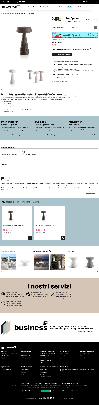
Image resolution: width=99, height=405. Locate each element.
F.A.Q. (41, 362)
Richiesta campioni (64, 357)
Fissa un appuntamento (19, 135)
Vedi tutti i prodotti (90, 193)
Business (94, 7)
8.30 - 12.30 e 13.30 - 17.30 (7, 355)
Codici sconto (83, 357)
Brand (86, 7)
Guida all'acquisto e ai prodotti (47, 353)
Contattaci (68, 77)
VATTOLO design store (6, 359)
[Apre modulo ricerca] (84, 2)
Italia (4, 2)
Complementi (51, 7)
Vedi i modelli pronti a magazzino (60, 81)
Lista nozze (63, 355)
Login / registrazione (85, 353)
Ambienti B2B (43, 369)
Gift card (23, 374)
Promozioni (23, 373)
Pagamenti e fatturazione (46, 359)
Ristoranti (42, 371)
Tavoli (42, 7)
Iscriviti (92, 135)
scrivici (58, 72)
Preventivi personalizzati (66, 359)
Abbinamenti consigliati (40, 251)
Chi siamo (23, 353)
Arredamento (26, 7)
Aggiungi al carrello (63, 54)
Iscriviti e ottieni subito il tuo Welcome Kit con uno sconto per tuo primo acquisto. (77, 369)
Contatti (4, 351)
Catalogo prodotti (25, 369)
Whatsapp (75, 74)
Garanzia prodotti (44, 355)
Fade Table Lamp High (32, 110)
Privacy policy (25, 383)
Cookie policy (37, 383)
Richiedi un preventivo (54, 135)
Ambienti (78, 7)
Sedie (35, 7)
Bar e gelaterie (43, 373)
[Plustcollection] (57, 19)
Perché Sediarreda (25, 355)
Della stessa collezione (8, 251)
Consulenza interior (64, 353)
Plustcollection (72, 70)
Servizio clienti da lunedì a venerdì (9, 353)
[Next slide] (45, 89)
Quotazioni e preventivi (45, 376)
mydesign (6, 369)
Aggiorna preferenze (51, 383)
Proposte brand (24, 359)
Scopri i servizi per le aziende (85, 331)
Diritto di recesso (44, 357)
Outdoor (61, 7)
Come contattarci (5, 357)
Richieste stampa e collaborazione (29, 357)
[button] (12, 76)
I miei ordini (82, 355)
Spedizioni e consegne (45, 360)
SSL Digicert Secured (68, 398)
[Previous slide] (3, 244)
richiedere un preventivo (62, 64)
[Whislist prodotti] (87, 2)
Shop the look (4, 371)
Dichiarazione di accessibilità (69, 383)
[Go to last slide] (3, 89)
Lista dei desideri (84, 359)
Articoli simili (70, 251)
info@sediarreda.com (58, 386)
